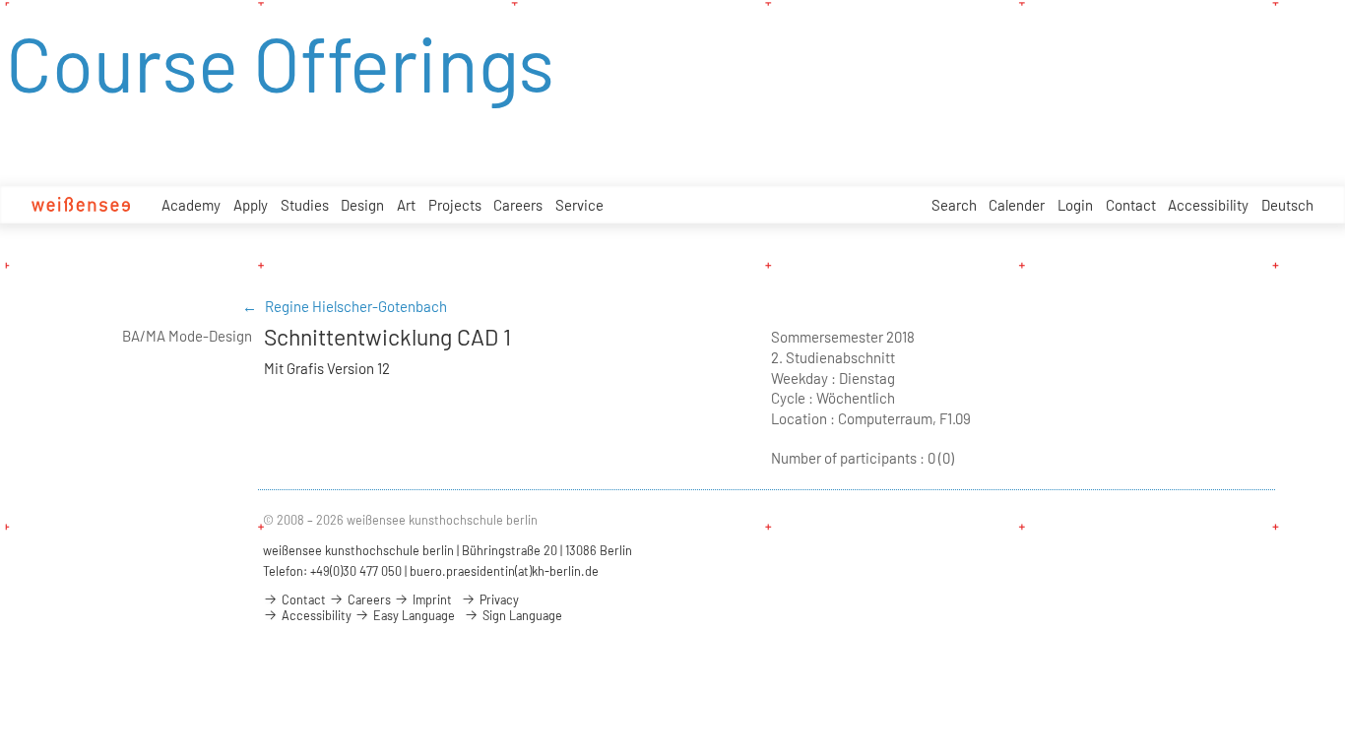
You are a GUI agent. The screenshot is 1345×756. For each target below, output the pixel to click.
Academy (191, 205)
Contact (1131, 205)
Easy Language (412, 615)
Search (954, 205)
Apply (250, 205)
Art (406, 205)
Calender (1017, 205)
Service (579, 205)
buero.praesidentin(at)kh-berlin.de (504, 571)
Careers (518, 205)
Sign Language (521, 615)
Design (362, 205)
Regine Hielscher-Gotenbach (356, 306)
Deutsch (1287, 205)
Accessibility (1208, 205)
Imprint (431, 599)
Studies (305, 205)
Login (1075, 205)
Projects (454, 205)
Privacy (498, 599)
